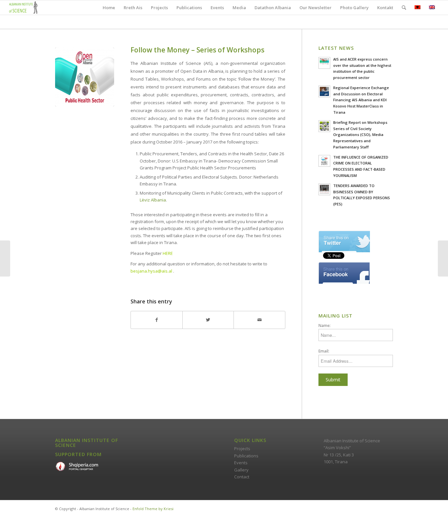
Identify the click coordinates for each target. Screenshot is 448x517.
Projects (242, 448)
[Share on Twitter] (208, 319)
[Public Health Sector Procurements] (84, 77)
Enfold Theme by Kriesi (152, 508)
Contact (241, 477)
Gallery (241, 470)
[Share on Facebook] (156, 319)
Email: (323, 351)
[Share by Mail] (259, 319)
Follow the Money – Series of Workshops (197, 49)
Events (241, 463)
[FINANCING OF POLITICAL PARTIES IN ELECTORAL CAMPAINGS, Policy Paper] (5, 258)
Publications (246, 456)
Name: (324, 325)
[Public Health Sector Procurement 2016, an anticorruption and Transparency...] (443, 258)
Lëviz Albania (153, 200)
